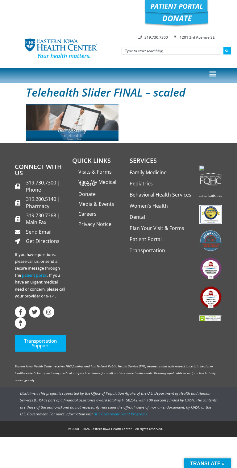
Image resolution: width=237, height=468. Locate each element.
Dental (137, 217)
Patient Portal (146, 239)
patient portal (34, 275)
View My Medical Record (97, 183)
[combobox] (171, 50)
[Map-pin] (20, 323)
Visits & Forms (95, 171)
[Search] (227, 50)
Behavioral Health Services (160, 194)
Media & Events (96, 204)
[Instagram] (48, 312)
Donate (87, 194)
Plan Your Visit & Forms (157, 228)
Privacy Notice (94, 224)
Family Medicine (148, 172)
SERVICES (143, 160)
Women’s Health (149, 205)
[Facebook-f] (20, 312)
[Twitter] (34, 312)
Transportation (147, 250)
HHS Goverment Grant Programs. (121, 414)
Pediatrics (141, 183)
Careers (87, 213)
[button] (213, 74)
